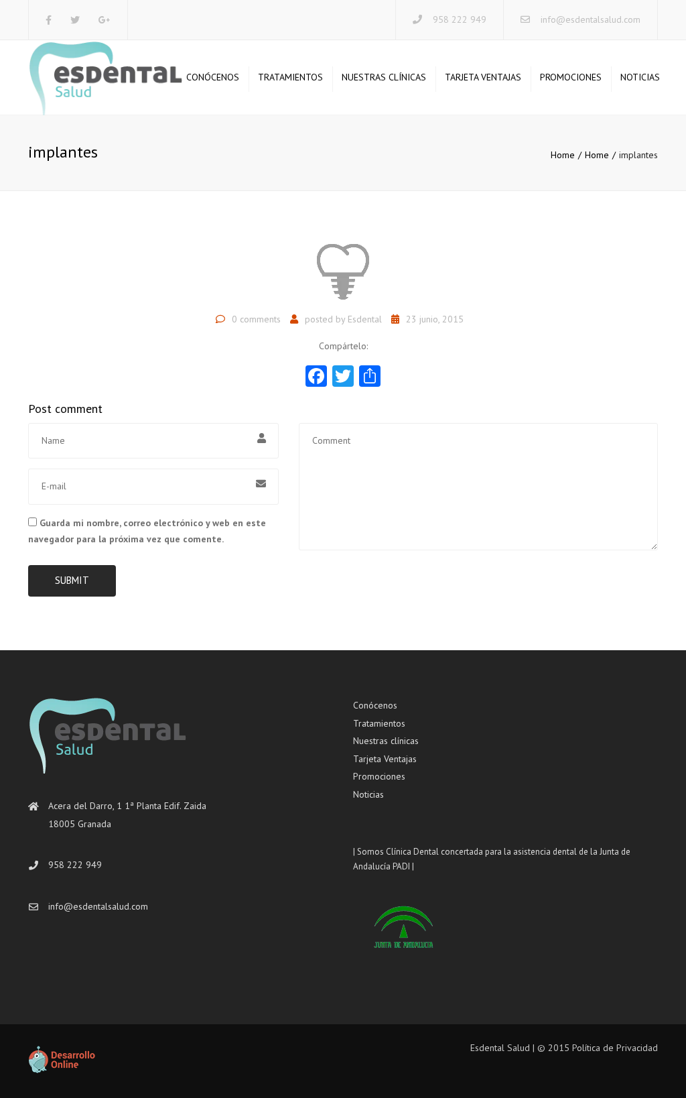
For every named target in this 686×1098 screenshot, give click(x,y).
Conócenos (212, 77)
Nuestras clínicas (384, 77)
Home (563, 155)
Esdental (365, 319)
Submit (72, 580)
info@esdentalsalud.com (590, 19)
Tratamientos (290, 77)
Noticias (640, 77)
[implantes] (343, 271)
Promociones (571, 77)
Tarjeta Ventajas (483, 77)
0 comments (256, 319)
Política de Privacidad (615, 1048)
